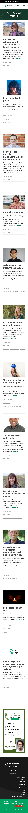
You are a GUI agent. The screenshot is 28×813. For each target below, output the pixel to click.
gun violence (6, 236)
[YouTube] (21, 809)
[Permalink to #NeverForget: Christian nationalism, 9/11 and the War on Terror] (14, 141)
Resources (22, 788)
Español (6, 1)
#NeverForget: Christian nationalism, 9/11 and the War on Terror (14, 156)
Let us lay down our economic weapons (12, 323)
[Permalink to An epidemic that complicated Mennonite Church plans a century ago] (14, 537)
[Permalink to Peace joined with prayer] (14, 87)
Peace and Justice (17, 406)
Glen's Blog (6, 461)
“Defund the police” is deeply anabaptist (13, 381)
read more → (17, 58)
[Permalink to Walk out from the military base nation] (14, 255)
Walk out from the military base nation (13, 266)
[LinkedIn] (15, 809)
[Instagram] (12, 809)
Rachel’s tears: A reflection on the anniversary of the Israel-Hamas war (12, 43)
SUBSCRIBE (19, 806)
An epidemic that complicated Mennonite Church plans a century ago (12, 551)
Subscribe (22, 781)
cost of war (6, 183)
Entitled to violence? (13, 212)
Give (24, 790)
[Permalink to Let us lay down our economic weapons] (14, 312)
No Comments (6, 65)
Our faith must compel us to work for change (14, 493)
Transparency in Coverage (18, 796)
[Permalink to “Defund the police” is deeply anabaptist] (14, 369)
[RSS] (18, 809)
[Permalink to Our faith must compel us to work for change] (14, 480)
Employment (22, 794)
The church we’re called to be (11, 436)
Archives (5, 578)
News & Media (21, 777)
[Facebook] (6, 809)
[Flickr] (9, 809)
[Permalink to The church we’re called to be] (14, 425)
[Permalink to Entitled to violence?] (14, 202)
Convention (17, 1)
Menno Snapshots (8, 69)
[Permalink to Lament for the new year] (14, 597)
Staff (23, 792)
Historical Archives (11, 1)
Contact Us (22, 1)
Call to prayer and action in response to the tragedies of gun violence (13, 665)
